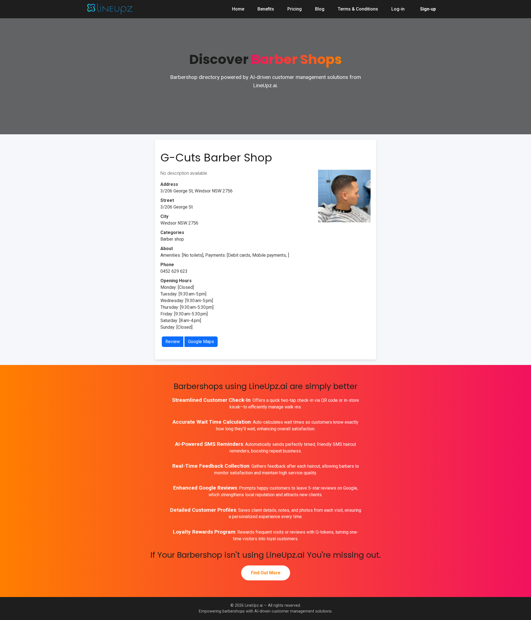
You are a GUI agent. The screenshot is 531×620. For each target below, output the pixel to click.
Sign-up (428, 9)
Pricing (294, 9)
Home (238, 9)
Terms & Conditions (358, 9)
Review (172, 341)
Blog (319, 9)
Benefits (265, 9)
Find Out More (265, 572)
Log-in (398, 9)
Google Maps (201, 341)
